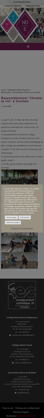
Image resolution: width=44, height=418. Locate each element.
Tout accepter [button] (11, 217)
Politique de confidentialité (22, 228)
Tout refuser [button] (24, 217)
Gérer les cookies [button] (12, 222)
